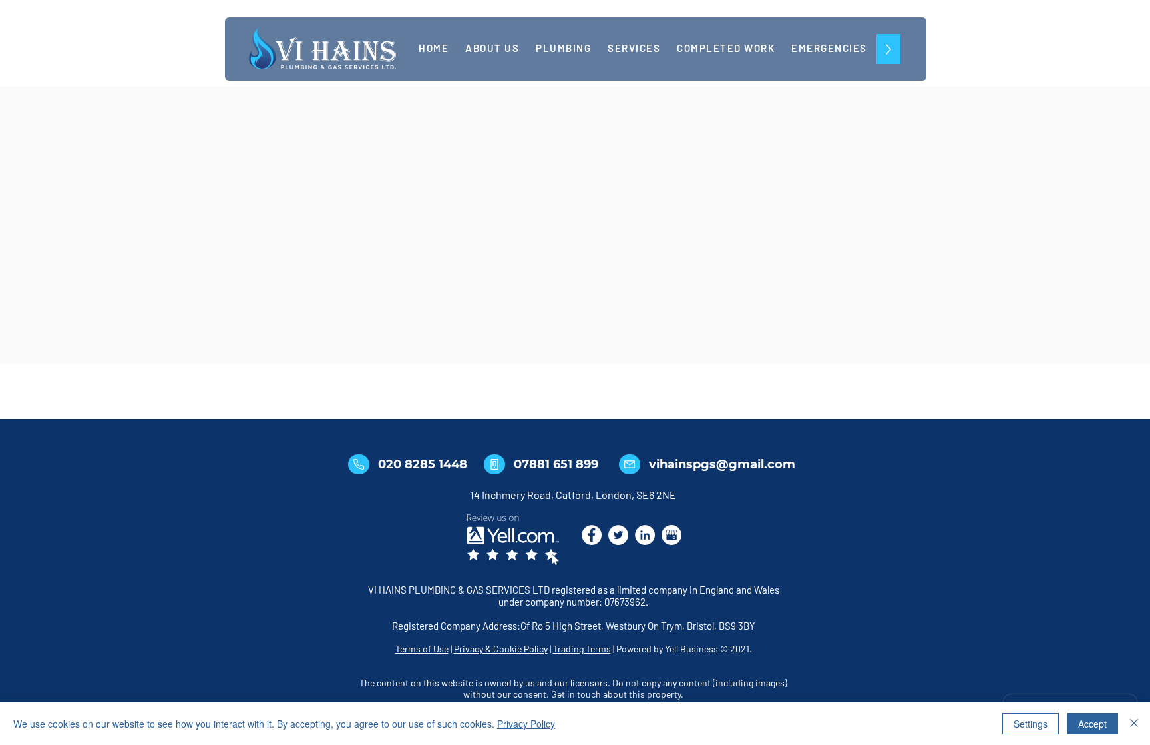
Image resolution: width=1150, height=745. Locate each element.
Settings (1031, 723)
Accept (1092, 723)
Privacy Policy (526, 723)
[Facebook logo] (592, 535)
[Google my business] (671, 535)
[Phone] (358, 464)
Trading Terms (582, 648)
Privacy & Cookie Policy (501, 648)
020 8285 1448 (422, 464)
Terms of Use (422, 648)
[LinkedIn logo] (645, 535)
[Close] (1134, 723)
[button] (634, 49)
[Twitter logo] (618, 535)
